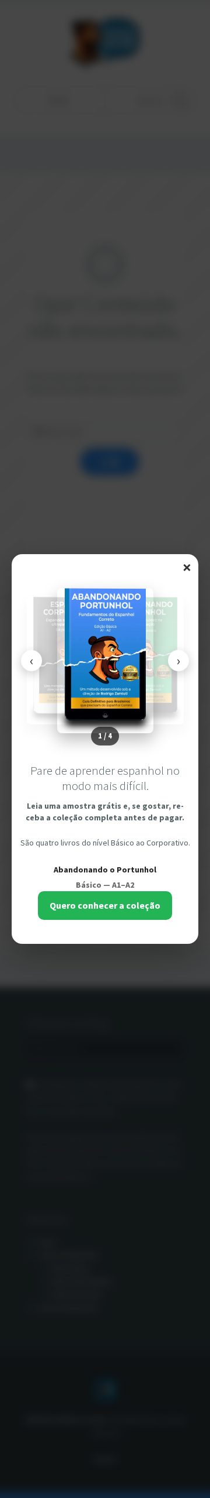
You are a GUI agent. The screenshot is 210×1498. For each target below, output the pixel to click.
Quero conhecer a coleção (105, 905)
